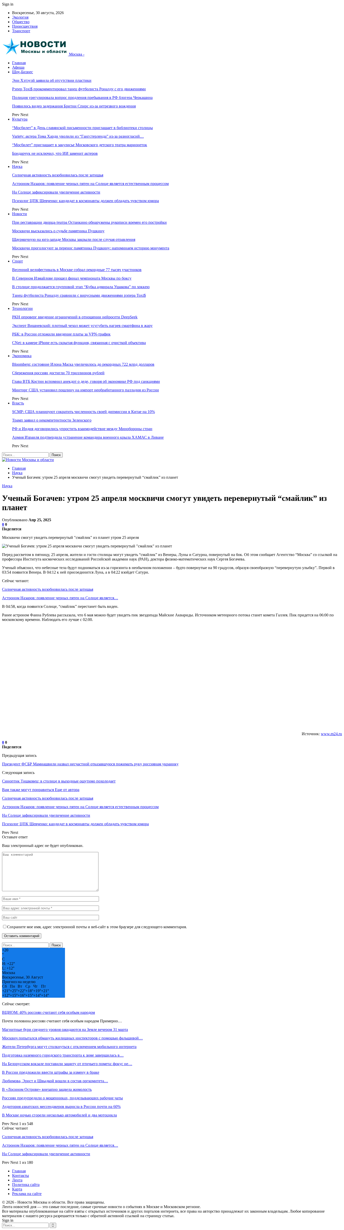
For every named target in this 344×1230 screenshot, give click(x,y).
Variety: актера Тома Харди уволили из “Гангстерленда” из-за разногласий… (78, 136)
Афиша (18, 67)
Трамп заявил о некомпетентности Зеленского (51, 420)
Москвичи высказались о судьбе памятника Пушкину (58, 231)
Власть (18, 403)
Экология (20, 17)
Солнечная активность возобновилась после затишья (57, 175)
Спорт (17, 261)
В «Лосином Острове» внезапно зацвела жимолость (47, 1089)
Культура (19, 119)
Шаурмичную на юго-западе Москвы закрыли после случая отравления (73, 239)
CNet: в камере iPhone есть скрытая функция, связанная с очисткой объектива (79, 343)
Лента (17, 1180)
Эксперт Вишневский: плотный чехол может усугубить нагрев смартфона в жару (82, 325)
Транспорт (21, 31)
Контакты (20, 1175)
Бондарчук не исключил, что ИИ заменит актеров (55, 153)
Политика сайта (26, 1184)
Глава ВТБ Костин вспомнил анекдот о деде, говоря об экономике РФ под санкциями (86, 381)
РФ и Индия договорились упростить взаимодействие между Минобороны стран (82, 429)
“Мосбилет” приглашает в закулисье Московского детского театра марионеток (79, 145)
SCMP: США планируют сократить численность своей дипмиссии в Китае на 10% (83, 411)
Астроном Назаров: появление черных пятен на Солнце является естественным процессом (90, 183)
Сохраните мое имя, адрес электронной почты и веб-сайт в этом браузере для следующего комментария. (97, 927)
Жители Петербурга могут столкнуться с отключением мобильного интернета (69, 1047)
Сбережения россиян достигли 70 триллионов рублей (58, 373)
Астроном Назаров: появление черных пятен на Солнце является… (60, 598)
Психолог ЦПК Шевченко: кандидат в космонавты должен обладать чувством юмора (85, 201)
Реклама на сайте (27, 1193)
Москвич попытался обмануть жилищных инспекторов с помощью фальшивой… (72, 1038)
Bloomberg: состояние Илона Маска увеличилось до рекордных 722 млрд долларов (83, 364)
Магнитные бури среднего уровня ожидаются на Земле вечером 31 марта (65, 1029)
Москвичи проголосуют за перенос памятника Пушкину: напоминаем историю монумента (90, 248)
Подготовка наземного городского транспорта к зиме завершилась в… (63, 1055)
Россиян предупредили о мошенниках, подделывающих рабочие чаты (62, 1098)
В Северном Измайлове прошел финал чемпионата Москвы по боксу (71, 278)
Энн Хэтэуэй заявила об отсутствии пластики (51, 80)
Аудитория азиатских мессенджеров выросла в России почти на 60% (61, 1106)
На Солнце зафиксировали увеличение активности (56, 192)
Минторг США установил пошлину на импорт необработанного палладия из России (85, 390)
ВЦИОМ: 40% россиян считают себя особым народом (48, 1012)
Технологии (22, 308)
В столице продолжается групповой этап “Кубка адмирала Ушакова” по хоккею (81, 287)
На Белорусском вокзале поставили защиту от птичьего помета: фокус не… (67, 1064)
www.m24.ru (331, 734)
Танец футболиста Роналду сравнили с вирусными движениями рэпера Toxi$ (79, 295)
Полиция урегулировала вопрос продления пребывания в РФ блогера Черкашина (82, 97)
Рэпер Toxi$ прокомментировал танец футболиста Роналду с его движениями (79, 89)
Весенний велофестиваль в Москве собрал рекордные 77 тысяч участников (77, 270)
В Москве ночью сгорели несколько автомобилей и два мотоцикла (59, 1115)
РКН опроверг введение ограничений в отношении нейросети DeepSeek (74, 317)
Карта (17, 1189)
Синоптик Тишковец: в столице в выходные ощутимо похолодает (59, 781)
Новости (19, 214)
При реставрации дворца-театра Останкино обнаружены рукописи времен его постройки (89, 222)
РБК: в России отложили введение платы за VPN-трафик (61, 334)
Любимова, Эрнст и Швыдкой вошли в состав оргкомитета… (55, 1081)
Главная (19, 63)
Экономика (21, 356)
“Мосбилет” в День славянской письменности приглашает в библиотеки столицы (82, 128)
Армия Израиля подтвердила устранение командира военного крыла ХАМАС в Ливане (88, 437)
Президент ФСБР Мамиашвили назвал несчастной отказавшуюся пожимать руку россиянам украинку (90, 764)
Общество (20, 22)
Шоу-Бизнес (22, 72)
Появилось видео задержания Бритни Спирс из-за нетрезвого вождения (74, 106)
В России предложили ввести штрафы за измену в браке (50, 1072)
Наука (17, 166)
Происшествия (25, 26)
